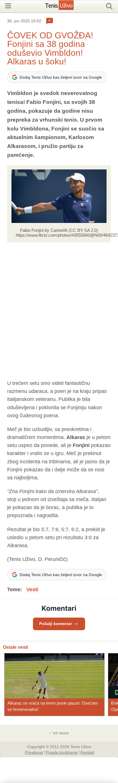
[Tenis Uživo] (65, 7)
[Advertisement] (59, 310)
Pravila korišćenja (62, 752)
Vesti (32, 589)
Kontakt (87, 752)
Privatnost (34, 752)
